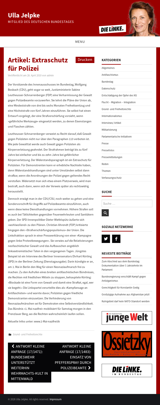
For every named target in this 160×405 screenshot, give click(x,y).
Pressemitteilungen (112, 157)
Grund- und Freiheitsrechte (27, 334)
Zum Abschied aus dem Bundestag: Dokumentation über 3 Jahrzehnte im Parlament (122, 265)
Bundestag (107, 81)
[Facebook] (116, 239)
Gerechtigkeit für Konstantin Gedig (120, 287)
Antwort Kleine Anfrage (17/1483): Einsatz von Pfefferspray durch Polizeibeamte (73, 357)
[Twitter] (106, 239)
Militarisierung (109, 129)
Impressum (55, 399)
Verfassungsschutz (111, 177)
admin (50, 75)
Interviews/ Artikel (111, 122)
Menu (80, 41)
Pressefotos (108, 150)
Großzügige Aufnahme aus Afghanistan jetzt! (126, 294)
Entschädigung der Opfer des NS (119, 95)
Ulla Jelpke (24, 15)
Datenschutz (108, 88)
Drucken (85, 59)
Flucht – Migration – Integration (119, 102)
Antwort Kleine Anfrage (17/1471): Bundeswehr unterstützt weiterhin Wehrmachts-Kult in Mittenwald (29, 362)
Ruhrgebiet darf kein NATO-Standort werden (126, 301)
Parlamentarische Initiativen (117, 136)
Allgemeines (108, 67)
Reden (105, 164)
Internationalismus (112, 116)
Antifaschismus (110, 74)
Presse (105, 143)
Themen (106, 170)
